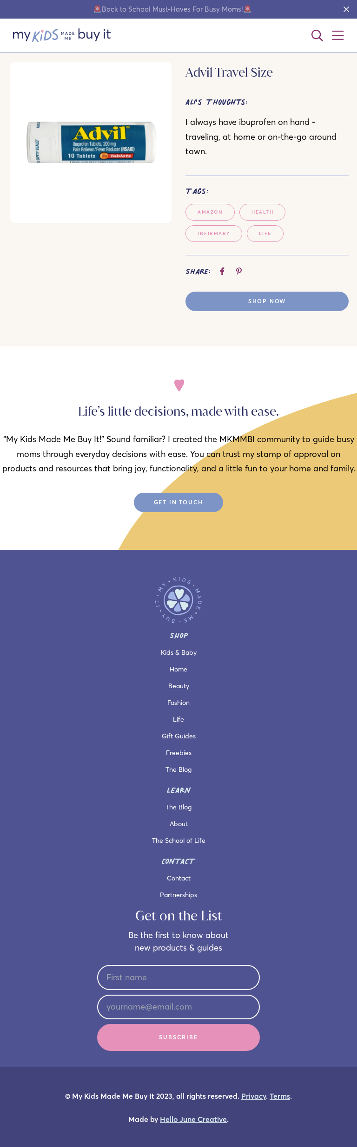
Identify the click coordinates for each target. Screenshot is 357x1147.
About (179, 824)
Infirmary (214, 233)
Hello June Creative (193, 1119)
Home (178, 669)
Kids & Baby (179, 652)
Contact (179, 878)
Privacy (253, 1096)
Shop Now (267, 301)
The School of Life (178, 840)
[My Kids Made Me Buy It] (62, 35)
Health (262, 212)
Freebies (179, 753)
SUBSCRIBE (178, 1037)
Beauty (178, 686)
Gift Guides (179, 736)
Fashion (178, 702)
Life (265, 233)
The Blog (178, 769)
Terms (280, 1096)
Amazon (210, 212)
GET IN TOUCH (179, 502)
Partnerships (178, 895)
